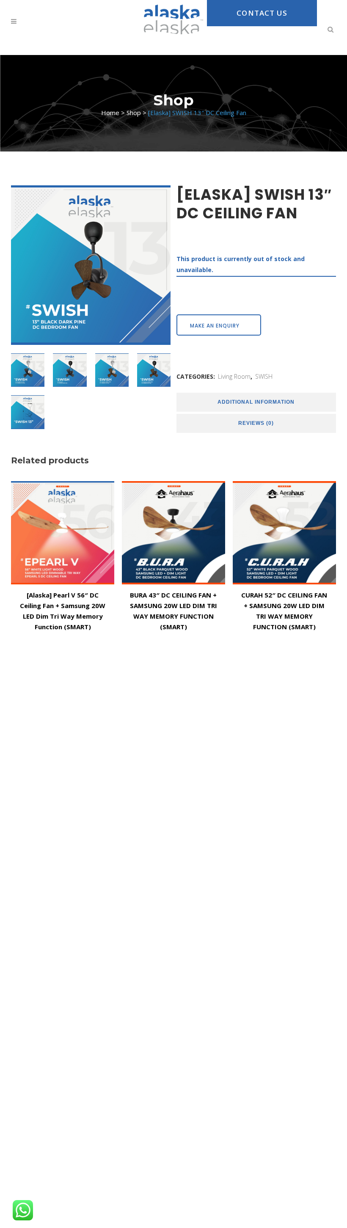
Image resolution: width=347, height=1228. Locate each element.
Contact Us (262, 13)
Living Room (234, 376)
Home (110, 112)
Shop (134, 112)
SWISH (264, 376)
